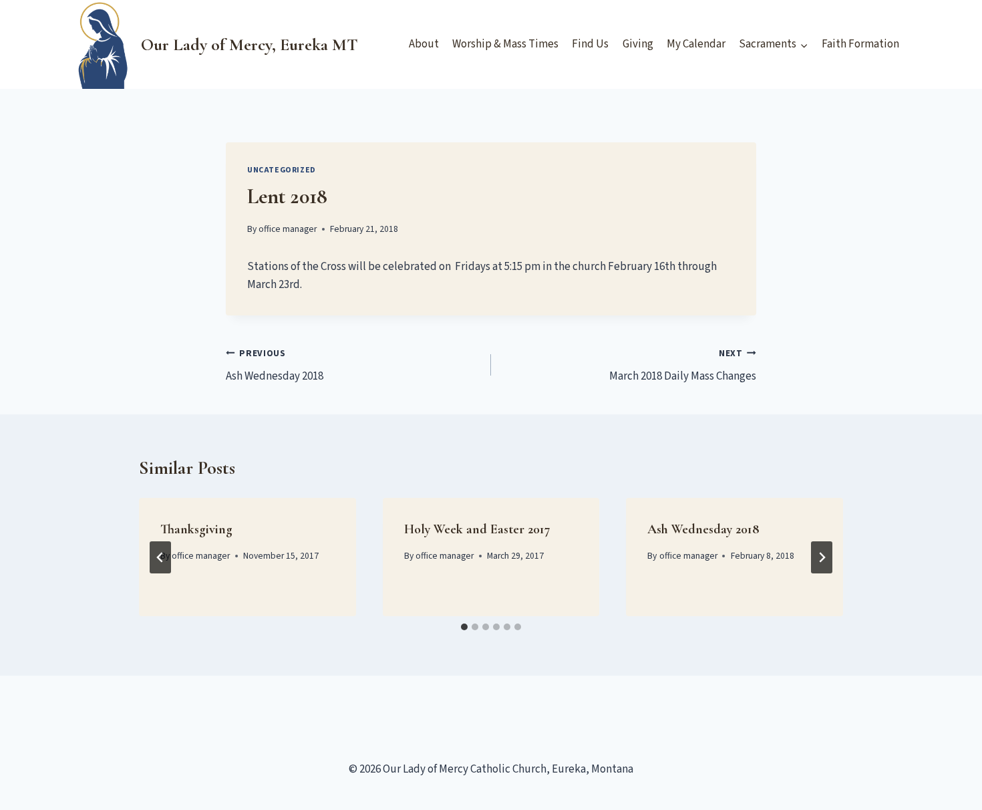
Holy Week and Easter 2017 (477, 529)
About (424, 44)
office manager (288, 229)
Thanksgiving (196, 529)
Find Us (590, 44)
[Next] (821, 557)
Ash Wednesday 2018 (274, 366)
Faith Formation (860, 44)
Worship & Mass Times (505, 44)
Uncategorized (281, 170)
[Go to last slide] (160, 557)
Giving (638, 44)
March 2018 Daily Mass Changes (682, 366)
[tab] (464, 627)
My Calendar (696, 44)
